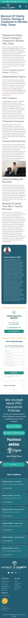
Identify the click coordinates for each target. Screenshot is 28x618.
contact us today (6, 241)
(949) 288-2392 (8, 502)
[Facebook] (12, 572)
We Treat (17, 578)
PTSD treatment (6, 101)
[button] (26, 6)
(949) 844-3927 (8, 488)
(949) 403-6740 (8, 541)
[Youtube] (8, 572)
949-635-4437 (13, 72)
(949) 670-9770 (8, 530)
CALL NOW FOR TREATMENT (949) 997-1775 (14, 1)
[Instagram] (15, 572)
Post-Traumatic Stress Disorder (14, 90)
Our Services (5, 578)
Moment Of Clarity (14, 48)
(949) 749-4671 (8, 516)
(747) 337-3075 (8, 555)
